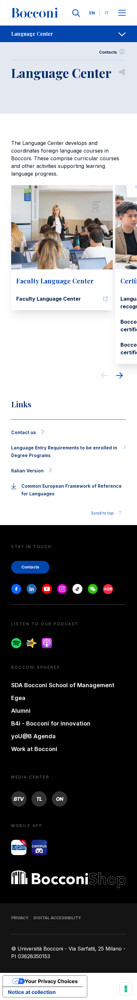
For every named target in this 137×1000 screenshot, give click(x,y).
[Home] (34, 13)
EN (92, 13)
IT (107, 13)
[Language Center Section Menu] (122, 34)
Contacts (108, 52)
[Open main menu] (122, 13)
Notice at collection (32, 992)
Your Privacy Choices (51, 981)
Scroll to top (102, 513)
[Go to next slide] (119, 376)
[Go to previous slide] (104, 376)
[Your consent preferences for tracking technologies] (126, 989)
